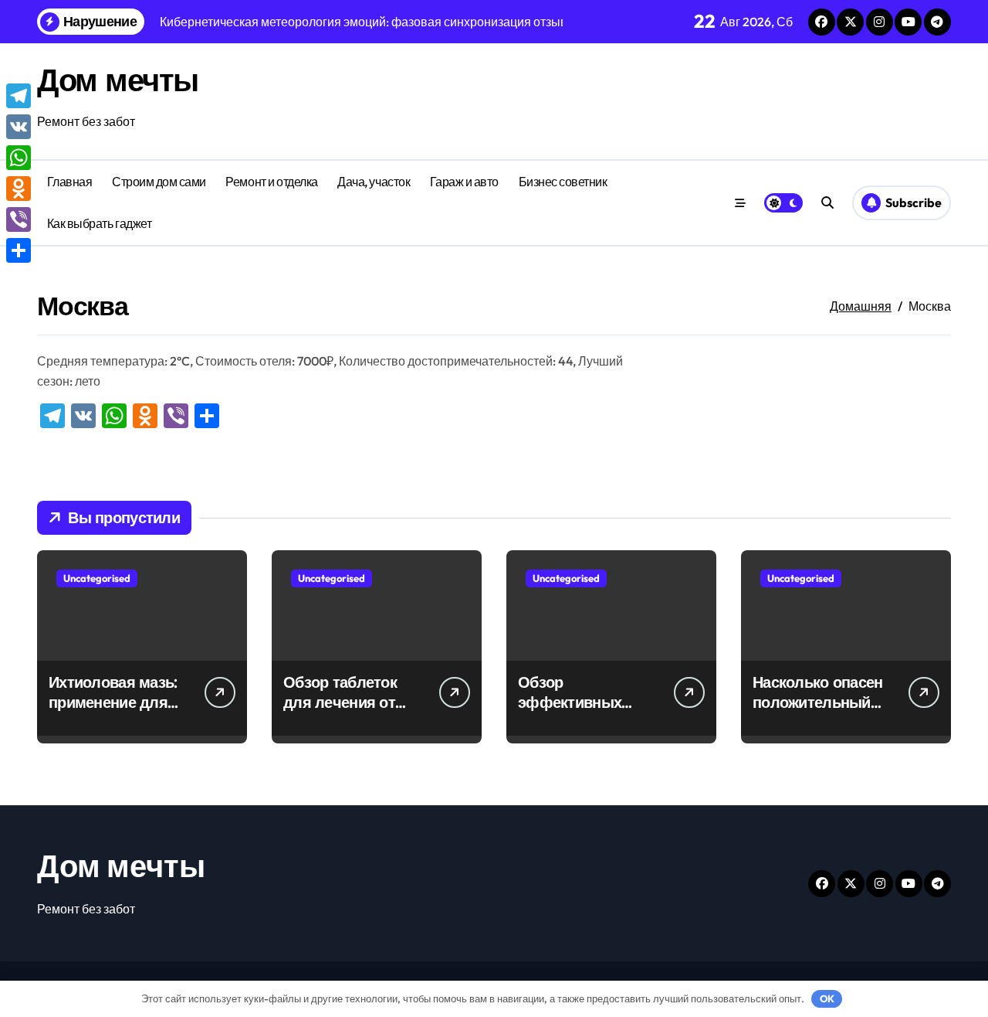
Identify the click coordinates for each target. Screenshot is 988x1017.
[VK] (18, 126)
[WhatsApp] (18, 157)
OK (827, 998)
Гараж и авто (464, 181)
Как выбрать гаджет (99, 223)
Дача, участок (373, 181)
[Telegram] (18, 95)
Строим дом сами (159, 181)
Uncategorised (96, 578)
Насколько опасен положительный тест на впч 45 (817, 702)
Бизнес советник (563, 181)
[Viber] (18, 219)
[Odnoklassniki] (18, 188)
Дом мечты (117, 79)
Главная (70, 181)
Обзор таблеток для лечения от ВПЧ (340, 702)
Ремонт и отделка (271, 181)
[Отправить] (18, 250)
